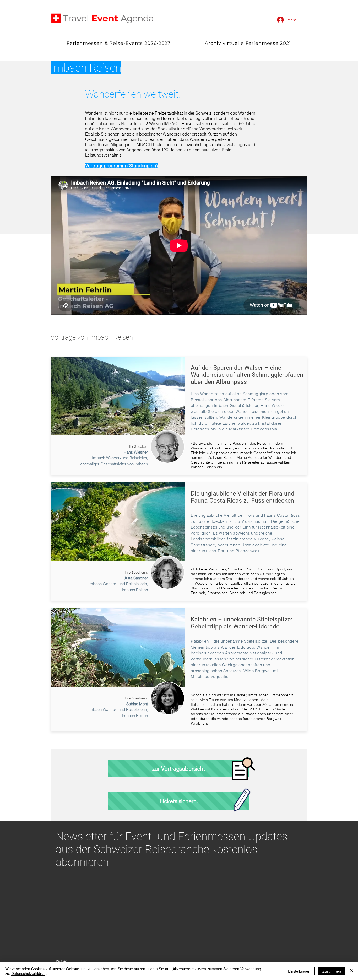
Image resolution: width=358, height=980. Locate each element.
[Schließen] (352, 971)
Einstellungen (299, 971)
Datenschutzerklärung (29, 973)
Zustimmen (331, 971)
